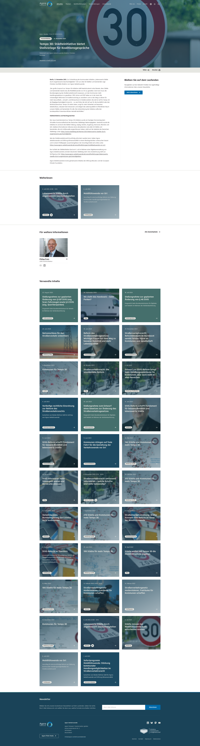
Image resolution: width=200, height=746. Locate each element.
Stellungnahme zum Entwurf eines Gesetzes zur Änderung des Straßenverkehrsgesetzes (100, 408)
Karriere (134, 739)
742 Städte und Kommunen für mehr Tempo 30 (140, 443)
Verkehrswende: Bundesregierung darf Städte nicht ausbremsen (56, 517)
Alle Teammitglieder (151, 232)
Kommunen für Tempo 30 (54, 370)
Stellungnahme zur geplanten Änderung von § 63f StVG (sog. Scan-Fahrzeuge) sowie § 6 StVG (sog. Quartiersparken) (58, 301)
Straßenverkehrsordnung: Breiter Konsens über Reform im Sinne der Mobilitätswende (141, 517)
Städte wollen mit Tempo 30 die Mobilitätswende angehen (140, 552)
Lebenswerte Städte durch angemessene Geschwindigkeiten (58, 194)
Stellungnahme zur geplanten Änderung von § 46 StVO (139, 298)
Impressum (148, 739)
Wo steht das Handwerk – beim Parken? (99, 298)
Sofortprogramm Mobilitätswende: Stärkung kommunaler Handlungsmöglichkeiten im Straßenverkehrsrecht (97, 666)
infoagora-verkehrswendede (75, 736)
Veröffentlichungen (80, 4)
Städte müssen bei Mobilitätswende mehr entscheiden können (136, 627)
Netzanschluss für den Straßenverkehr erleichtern (55, 334)
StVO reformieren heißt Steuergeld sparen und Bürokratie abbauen (53, 481)
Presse (139, 4)
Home (41, 34)
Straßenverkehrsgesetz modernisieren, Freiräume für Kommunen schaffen (98, 590)
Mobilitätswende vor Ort (95, 193)
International (106, 4)
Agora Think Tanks (48, 736)
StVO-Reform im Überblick (55, 551)
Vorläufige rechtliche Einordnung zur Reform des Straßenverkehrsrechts (58, 408)
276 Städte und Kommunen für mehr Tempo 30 (98, 516)
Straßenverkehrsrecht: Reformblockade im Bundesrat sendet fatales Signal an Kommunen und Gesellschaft (139, 337)
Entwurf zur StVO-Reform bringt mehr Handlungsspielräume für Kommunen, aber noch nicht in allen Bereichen (140, 374)
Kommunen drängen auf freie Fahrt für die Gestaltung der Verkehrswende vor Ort (98, 445)
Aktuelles (60, 4)
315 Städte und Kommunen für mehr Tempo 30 (139, 480)
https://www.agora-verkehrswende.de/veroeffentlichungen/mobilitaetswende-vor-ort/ (77, 145)
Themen (68, 4)
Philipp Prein (44, 259)
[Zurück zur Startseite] (46, 4)
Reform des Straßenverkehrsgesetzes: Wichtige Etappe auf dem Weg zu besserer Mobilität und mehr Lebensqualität (100, 338)
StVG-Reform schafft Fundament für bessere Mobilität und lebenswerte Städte (141, 408)
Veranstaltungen (94, 4)
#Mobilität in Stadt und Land (48, 60)
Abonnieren (153, 707)
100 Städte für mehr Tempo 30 (57, 588)
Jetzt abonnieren (132, 92)
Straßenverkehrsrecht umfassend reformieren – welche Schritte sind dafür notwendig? (100, 481)
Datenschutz (156, 739)
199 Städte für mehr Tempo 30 (98, 551)
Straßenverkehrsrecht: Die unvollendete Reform (96, 371)
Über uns (132, 4)
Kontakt (145, 4)
